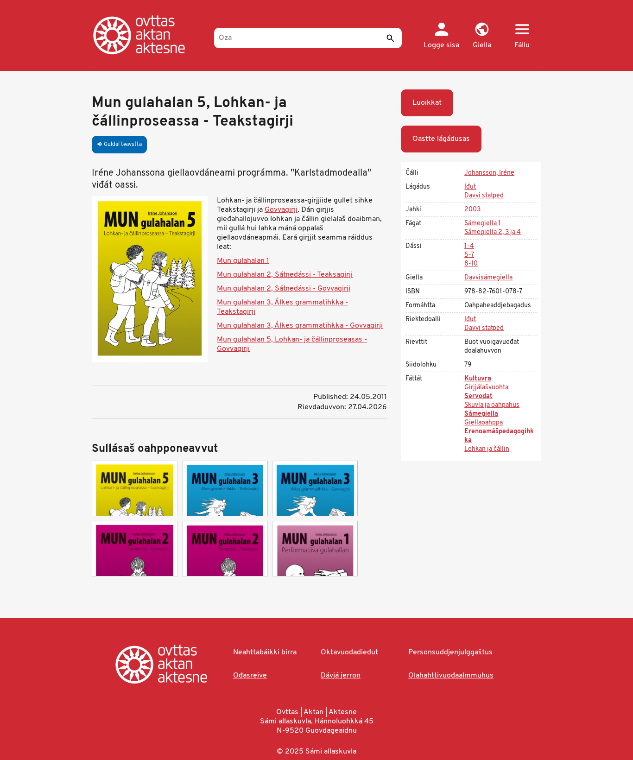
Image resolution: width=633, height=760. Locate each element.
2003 (472, 209)
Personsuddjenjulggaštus (450, 652)
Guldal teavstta (119, 144)
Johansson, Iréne (489, 173)
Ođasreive (250, 675)
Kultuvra (477, 378)
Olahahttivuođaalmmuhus (451, 675)
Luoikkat (427, 103)
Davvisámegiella (488, 277)
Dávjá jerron (341, 675)
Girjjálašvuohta (486, 387)
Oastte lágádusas (441, 139)
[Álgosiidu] (148, 34)
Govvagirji (281, 210)
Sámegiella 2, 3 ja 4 (492, 232)
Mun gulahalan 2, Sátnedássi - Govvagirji (283, 288)
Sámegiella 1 (482, 223)
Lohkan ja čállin (486, 449)
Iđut (470, 187)
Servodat (478, 396)
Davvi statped (484, 195)
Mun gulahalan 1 (243, 261)
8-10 (471, 264)
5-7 (469, 255)
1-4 (469, 246)
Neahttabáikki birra (265, 652)
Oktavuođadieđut (349, 652)
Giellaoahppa (483, 422)
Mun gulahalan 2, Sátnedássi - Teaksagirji (285, 274)
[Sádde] (390, 38)
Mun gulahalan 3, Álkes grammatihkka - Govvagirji (300, 325)
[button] (481, 36)
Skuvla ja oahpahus (491, 405)
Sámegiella (481, 414)
